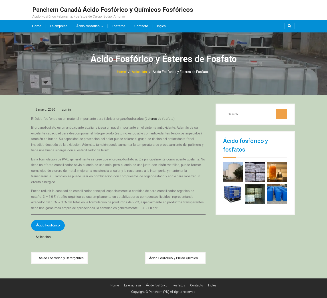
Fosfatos (118, 26)
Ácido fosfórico (88, 26)
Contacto (141, 26)
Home (36, 26)
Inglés (161, 26)
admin (66, 110)
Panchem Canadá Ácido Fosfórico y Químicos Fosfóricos (112, 9)
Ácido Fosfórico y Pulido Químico (173, 258)
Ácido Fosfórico (48, 225)
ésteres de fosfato (160, 119)
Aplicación (43, 237)
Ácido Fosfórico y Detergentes (61, 258)
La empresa (58, 26)
